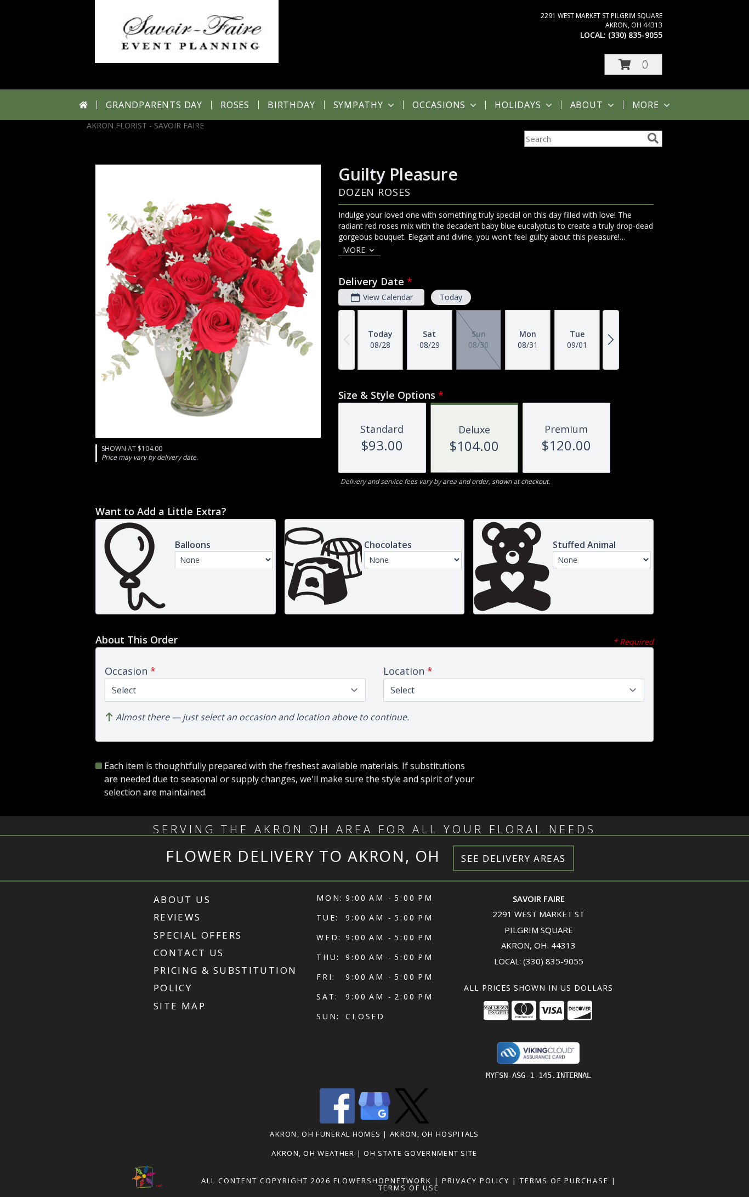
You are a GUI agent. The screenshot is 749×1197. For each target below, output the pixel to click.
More (645, 105)
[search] (653, 138)
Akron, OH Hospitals (434, 1134)
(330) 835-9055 (635, 35)
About (586, 105)
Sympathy (358, 105)
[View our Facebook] (337, 1120)
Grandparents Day (154, 105)
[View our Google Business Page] (374, 1120)
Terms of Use (408, 1188)
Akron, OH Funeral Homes (325, 1134)
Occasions (439, 105)
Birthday (291, 105)
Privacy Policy (475, 1180)
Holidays (518, 105)
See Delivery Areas (513, 858)
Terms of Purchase (564, 1180)
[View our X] (411, 1120)
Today (451, 297)
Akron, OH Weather (312, 1153)
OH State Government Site (420, 1153)
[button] (633, 64)
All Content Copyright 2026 (266, 1180)
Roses (234, 105)
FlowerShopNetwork (382, 1180)
